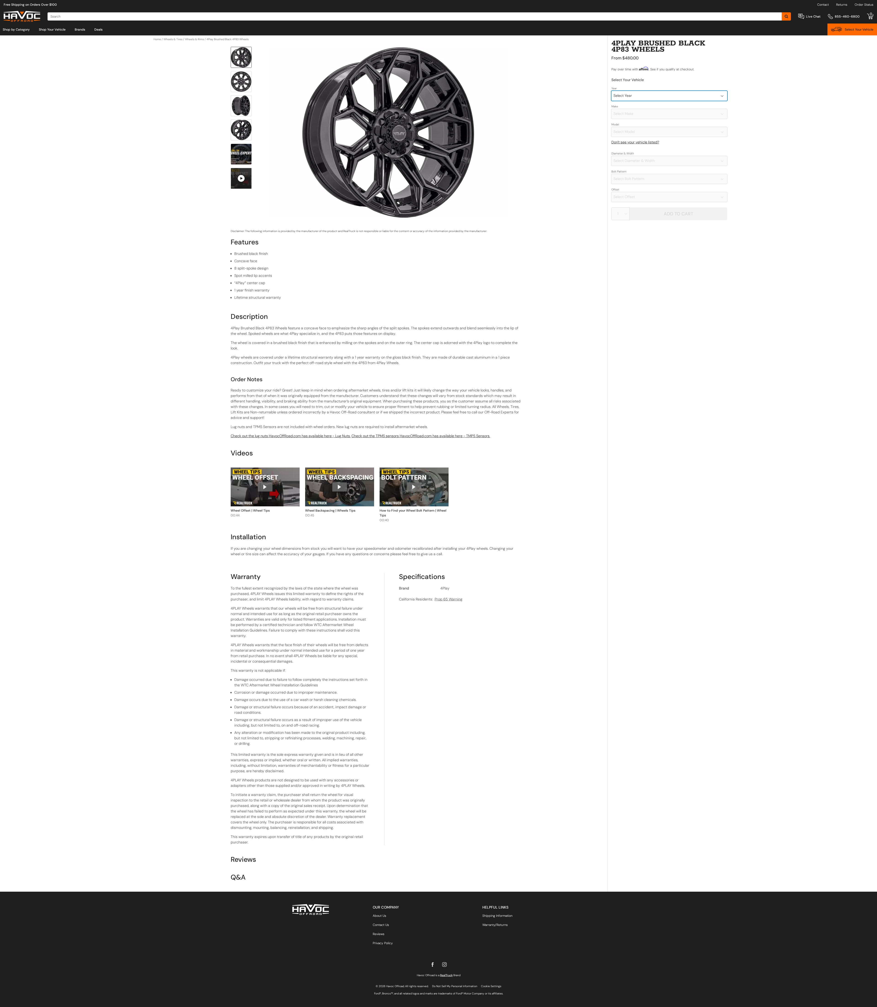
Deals (98, 29)
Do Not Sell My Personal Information (454, 986)
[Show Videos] (241, 178)
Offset (615, 189)
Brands (80, 29)
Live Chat (813, 16)
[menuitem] (16, 29)
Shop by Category (16, 29)
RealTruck (446, 975)
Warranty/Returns (495, 925)
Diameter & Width (622, 153)
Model (615, 124)
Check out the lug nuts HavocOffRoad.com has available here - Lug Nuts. (291, 435)
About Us (379, 916)
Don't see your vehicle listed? (635, 142)
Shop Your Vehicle (52, 29)
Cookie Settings (491, 986)
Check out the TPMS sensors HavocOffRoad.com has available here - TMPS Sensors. (420, 435)
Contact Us (381, 925)
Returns (841, 5)
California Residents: (430, 599)
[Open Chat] (801, 16)
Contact (823, 5)
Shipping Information (497, 916)
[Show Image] (241, 57)
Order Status (864, 5)
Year (614, 88)
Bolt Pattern (618, 171)
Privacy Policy (383, 943)
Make (614, 106)
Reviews (378, 934)
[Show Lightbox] (388, 132)
